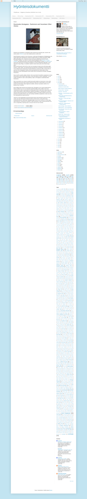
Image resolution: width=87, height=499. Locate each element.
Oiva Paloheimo (60, 373)
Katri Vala (59, 332)
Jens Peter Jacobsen (68, 311)
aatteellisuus (59, 152)
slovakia (57, 182)
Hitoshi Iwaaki (58, 297)
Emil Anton (62, 251)
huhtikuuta (61, 132)
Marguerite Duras (63, 352)
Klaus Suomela (69, 334)
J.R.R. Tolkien (71, 306)
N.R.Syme (64, 366)
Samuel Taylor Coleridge (68, 393)
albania (59, 183)
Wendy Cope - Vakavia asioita (64, 114)
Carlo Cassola (66, 225)
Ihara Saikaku (71, 298)
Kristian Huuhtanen (59, 336)
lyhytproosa (22, 107)
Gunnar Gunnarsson (59, 281)
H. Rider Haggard (60, 283)
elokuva (58, 153)
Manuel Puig (62, 351)
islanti (71, 179)
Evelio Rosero (63, 258)
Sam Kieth (70, 392)
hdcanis (64, 23)
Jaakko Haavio (60, 307)
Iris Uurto (63, 300)
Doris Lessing (63, 241)
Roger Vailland (63, 389)
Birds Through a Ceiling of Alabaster (65, 88)
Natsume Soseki (70, 368)
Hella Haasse (68, 290)
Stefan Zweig (58, 402)
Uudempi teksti (16, 115)
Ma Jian (69, 350)
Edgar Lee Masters (65, 242)
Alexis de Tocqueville (70, 201)
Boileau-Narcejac (64, 219)
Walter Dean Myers (63, 422)
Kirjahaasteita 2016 (50, 16)
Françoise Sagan (59, 265)
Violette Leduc (58, 420)
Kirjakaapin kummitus (62, 473)
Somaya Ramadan (64, 401)
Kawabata (15, 61)
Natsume (44, 60)
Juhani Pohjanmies (70, 323)
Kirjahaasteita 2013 (27, 18)
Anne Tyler (63, 208)
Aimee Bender (68, 193)
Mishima (49, 61)
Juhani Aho (58, 323)
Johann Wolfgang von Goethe (62, 314)
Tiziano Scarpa (60, 410)
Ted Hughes (63, 407)
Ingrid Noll (64, 299)
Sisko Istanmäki (69, 399)
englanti (58, 175)
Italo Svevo (64, 302)
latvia (69, 183)
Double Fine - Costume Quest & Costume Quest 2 (64, 104)
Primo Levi (63, 381)
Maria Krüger (70, 352)
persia (58, 184)
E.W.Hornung (58, 242)
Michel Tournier (64, 361)
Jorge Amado (68, 318)
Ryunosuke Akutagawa (28, 107)
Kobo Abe (64, 335)
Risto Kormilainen (65, 386)
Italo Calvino (59, 302)
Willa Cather (62, 424)
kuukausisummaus (60, 154)
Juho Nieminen (67, 324)
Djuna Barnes (63, 240)
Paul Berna (65, 377)
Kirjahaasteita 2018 (29, 16)
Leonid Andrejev (63, 342)
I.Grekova (61, 298)
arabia (66, 178)
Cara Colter (70, 223)
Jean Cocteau (66, 309)
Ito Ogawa (69, 302)
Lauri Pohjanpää (64, 339)
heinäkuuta (61, 127)
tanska (61, 179)
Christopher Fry (69, 233)
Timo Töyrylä (58, 409)
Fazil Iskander (62, 259)
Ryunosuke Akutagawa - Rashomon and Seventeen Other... (65, 101)
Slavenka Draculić (59, 400)
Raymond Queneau (61, 383)
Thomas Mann (70, 408)
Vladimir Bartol (64, 420)
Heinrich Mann (66, 289)
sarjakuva (59, 167)
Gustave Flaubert (59, 282)
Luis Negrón (71, 349)
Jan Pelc (65, 308)
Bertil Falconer (67, 216)
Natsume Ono (65, 368)
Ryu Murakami (65, 390)
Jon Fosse (64, 317)
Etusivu (14, 16)
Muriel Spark (58, 366)
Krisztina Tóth (66, 336)
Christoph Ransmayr (59, 233)
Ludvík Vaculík (70, 348)
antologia (70, 434)
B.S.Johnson (58, 215)
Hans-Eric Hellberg (64, 285)
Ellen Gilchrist (67, 250)
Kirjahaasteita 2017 (39, 16)
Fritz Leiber (58, 267)
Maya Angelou (63, 359)
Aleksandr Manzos (68, 198)
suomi (67, 175)
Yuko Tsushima (62, 431)
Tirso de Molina (64, 409)
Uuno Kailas (58, 414)
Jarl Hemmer (70, 308)
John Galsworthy (64, 316)
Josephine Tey (64, 320)
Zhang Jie (68, 432)
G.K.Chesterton (71, 268)
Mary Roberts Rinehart (65, 357)
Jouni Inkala (60, 322)
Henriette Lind (60, 292)
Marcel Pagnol (67, 351)
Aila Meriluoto (62, 193)
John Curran (62, 315)
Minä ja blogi (20, 16)
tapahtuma (59, 168)
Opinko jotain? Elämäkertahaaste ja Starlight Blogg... (65, 96)
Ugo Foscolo (68, 411)
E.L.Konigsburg (69, 241)
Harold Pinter (70, 285)
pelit (58, 163)
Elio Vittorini (70, 248)
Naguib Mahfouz (70, 366)
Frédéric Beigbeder (70, 267)
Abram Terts (70, 190)
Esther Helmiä (62, 256)
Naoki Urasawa (60, 367)
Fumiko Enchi (60, 268)
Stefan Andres (70, 401)
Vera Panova (70, 415)
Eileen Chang (64, 247)
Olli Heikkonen (62, 374)
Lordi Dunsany (67, 344)
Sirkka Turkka (62, 399)
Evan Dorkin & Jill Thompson (66, 257)
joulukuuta (61, 83)
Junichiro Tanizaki (69, 325)
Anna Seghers (58, 207)
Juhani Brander (63, 323)
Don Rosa (68, 240)
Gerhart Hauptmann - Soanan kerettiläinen (63, 112)
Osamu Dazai (69, 374)
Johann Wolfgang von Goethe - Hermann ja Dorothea (64, 116)
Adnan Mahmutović (66, 192)
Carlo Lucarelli (60, 226)
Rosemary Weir (58, 390)
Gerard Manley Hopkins (64, 273)
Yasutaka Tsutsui (63, 429)
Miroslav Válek (59, 365)
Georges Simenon (59, 272)
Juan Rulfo (65, 322)
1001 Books (62, 18)
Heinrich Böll (60, 289)
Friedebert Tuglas (69, 265)
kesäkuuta (61, 129)
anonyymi (64, 434)
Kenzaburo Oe (64, 332)
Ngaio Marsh (60, 369)
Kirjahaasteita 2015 (60, 16)
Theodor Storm (58, 408)
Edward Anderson (61, 244)
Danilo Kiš (67, 236)
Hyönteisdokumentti (31, 6)
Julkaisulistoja (46, 18)
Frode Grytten (63, 267)
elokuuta (60, 126)
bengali (62, 183)
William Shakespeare (64, 425)
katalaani (71, 182)
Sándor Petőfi (58, 406)
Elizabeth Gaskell (69, 249)
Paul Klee (70, 377)
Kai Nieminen (62, 327)
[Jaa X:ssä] (29, 106)
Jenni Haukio (62, 311)
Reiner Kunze (68, 383)
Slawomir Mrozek (67, 400)
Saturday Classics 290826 (62, 458)
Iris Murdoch (58, 300)
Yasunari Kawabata (65, 428)
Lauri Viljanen (64, 340)
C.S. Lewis (59, 223)
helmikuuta (61, 135)
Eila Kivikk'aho (58, 247)
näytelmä (59, 161)
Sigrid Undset (62, 398)
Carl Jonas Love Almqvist (60, 224)
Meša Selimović (66, 360)
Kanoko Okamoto (69, 327)
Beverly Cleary (58, 218)
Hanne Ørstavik (64, 284)
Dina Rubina (66, 239)
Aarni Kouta (58, 190)
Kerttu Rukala (60, 333)
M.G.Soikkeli (65, 350)
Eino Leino (58, 248)
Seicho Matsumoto (70, 394)
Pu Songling (69, 381)
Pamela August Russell (61, 376)
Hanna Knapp (58, 284)
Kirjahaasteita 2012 (37, 18)
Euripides (57, 257)
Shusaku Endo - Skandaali (63, 90)
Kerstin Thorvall (71, 332)
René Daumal (62, 384)
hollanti (66, 182)
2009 (59, 147)
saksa (68, 176)
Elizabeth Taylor (59, 250)
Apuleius (67, 210)
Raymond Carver (70, 382)
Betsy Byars (70, 217)
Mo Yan (64, 365)
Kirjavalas (60, 465)
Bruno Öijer (59, 222)
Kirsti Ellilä (58, 334)
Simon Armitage (67, 398)
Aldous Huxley (60, 198)
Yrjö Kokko (68, 430)
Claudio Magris (69, 235)
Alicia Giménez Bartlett (62, 202)
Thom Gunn (65, 408)
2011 (59, 143)
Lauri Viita (59, 340)
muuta (58, 160)
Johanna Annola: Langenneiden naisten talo (65, 449)
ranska (57, 176)
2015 (59, 82)
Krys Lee (71, 336)
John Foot (58, 316)
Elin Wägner (65, 248)
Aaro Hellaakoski (64, 190)
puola (71, 178)
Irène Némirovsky (69, 300)
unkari (57, 179)
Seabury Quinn (63, 394)
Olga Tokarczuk (67, 373)
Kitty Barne (64, 334)
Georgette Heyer (66, 272)
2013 (59, 140)
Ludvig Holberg (64, 348)
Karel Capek (64, 328)
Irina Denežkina (69, 299)
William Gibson (67, 424)
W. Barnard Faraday (67, 421)
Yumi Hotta (68, 431)
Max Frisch (58, 359)
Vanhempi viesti (49, 115)
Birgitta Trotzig (64, 218)
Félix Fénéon (65, 268)
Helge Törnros (62, 290)
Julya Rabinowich (62, 325)
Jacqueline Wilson (59, 308)
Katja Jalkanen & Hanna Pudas (68, 331)
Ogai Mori (71, 372)
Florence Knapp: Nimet (62, 474)
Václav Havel (70, 420)
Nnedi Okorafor (58, 372)
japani (19, 107)
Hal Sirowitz (70, 283)
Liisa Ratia (58, 343)
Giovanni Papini (66, 275)
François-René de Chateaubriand (66, 264)
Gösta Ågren (71, 282)
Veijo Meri (70, 414)
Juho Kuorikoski (60, 324)
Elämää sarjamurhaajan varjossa (63, 466)
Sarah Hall (58, 394)
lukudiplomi (59, 157)
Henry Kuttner (71, 292)
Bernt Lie (61, 216)
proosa (58, 164)
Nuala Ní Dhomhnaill (66, 372)
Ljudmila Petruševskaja (65, 343)
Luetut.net (60, 440)
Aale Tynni (64, 189)
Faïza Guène (68, 259)
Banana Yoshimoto (65, 215)
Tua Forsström (63, 411)
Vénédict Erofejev (59, 421)
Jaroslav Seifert (59, 309)
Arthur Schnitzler (61, 211)
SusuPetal (60, 457)
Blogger (50, 490)
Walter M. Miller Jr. (70, 422)
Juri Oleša (58, 326)
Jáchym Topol (63, 326)
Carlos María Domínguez (68, 226)
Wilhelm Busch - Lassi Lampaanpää (65, 107)
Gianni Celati (64, 274)
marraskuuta (61, 121)
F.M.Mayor (68, 258)
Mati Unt (71, 357)
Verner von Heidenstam (60, 416)
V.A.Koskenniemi (65, 414)
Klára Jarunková (59, 335)
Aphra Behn (62, 210)
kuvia (58, 156)
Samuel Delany (59, 393)
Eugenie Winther (69, 256)
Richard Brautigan (63, 385)
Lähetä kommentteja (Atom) (21, 117)
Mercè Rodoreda (69, 359)
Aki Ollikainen (68, 194)
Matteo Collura (58, 358)
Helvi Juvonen (64, 291)
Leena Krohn (70, 340)
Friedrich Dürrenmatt (60, 266)
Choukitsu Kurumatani (63, 231)
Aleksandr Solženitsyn (68, 199)
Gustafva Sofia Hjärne (68, 281)
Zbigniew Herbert (62, 432)
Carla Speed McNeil (59, 225)
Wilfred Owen (67, 423)
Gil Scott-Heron (60, 275)
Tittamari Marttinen (70, 409)
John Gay (70, 316)
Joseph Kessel (64, 319)
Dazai (45, 61)
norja (57, 178)
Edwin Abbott (67, 244)
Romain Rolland (69, 389)
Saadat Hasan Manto (66, 391)
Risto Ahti (59, 386)
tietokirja (59, 169)
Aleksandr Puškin (59, 199)
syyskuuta (60, 124)
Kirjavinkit (60, 448)
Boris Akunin (71, 219)
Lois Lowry (62, 344)
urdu (64, 184)
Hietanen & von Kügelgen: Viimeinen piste (65, 441)
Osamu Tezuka (58, 375)
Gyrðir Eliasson (65, 282)
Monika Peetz (70, 365)
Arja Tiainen (71, 210)
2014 (59, 139)
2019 (59, 76)
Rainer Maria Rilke (64, 382)
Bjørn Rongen (70, 218)
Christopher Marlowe (59, 234)
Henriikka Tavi (65, 292)
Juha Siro (70, 322)
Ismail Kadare (71, 301)
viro (65, 179)
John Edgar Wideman (69, 315)
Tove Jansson (67, 410)
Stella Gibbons (71, 402)
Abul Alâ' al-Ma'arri (59, 191)
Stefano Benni (64, 402)
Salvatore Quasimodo (64, 392)
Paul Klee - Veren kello (62, 91)
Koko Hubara (70, 335)
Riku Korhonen (71, 385)
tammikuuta (61, 137)
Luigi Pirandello (58, 349)
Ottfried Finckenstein (70, 375)
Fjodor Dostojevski (65, 260)
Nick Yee (71, 369)
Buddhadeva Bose (66, 222)
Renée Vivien (68, 384)
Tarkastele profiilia (59, 33)
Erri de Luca (68, 255)
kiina (68, 179)
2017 (59, 79)
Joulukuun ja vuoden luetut (63, 86)
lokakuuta (60, 122)
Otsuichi (64, 375)
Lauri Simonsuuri (70, 339)
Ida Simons (66, 298)
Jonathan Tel (62, 318)
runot (58, 165)
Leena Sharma (58, 341)
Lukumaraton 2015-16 (62, 85)
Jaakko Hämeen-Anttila (68, 307)
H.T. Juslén (66, 283)
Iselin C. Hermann (65, 301)
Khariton (65, 333)
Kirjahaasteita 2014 (17, 18)
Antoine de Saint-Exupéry (65, 209)
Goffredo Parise (67, 276)
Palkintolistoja (54, 18)
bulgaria (66, 183)
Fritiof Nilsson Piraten (69, 266)
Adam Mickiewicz (66, 191)
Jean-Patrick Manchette (65, 310)
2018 (59, 77)
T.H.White (64, 406)
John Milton (58, 317)
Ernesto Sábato (61, 255)
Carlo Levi (71, 225)
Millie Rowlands (64, 364)
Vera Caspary (65, 415)
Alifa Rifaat (70, 202)
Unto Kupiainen (65, 413)
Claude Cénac (63, 235)
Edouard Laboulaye (63, 243)
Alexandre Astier (62, 201)
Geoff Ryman (65, 269)
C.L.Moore (71, 222)
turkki (61, 184)
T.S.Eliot (68, 406)
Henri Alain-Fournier (70, 291)
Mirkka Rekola (70, 364)
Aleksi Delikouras (59, 200)
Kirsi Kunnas (70, 333)
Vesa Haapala (68, 416)
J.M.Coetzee (58, 306)
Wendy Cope (60, 423)
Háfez (69, 297)
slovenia (62, 182)
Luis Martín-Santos (65, 349)
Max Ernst (70, 358)
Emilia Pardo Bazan (69, 251)
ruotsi (65, 177)
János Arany (68, 326)
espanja (70, 177)
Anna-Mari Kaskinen (66, 207)
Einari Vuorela (70, 247)
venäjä (60, 177)
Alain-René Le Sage (70, 195)
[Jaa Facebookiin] (30, 106)
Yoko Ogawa (69, 429)
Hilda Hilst (67, 293)
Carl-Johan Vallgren (69, 224)
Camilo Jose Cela (65, 223)
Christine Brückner (61, 232)
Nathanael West (58, 368)
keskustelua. (64, 56)
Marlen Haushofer (66, 356)
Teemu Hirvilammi (69, 407)
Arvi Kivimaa (68, 211)
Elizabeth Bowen (60, 249)
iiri (68, 182)
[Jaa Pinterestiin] (31, 106)
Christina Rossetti (70, 231)
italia (72, 176)
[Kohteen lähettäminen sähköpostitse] (26, 106)
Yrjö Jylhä (64, 430)
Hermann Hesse (61, 293)
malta (72, 183)
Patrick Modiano (59, 377)
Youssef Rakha (58, 430)
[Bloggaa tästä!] (28, 106)
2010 (59, 145)
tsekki (62, 178)
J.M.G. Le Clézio (65, 306)
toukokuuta (61, 130)
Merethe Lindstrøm (59, 360)
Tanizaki (47, 60)
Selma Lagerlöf (60, 395)
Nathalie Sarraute (69, 367)
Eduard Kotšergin (70, 243)
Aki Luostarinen (62, 194)
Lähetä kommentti (18, 113)
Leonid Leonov (69, 342)
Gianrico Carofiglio (70, 274)
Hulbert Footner (64, 297)
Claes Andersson (67, 234)
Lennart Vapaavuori (66, 341)
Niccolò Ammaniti (65, 369)
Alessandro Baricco (66, 200)
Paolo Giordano (69, 376)
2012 (59, 142)
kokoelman (21, 53)
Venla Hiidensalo (59, 415)
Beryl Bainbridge (63, 217)
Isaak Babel (58, 301)
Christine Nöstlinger (69, 232)
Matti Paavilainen (65, 358)
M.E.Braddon (59, 350)
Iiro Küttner (59, 299)
